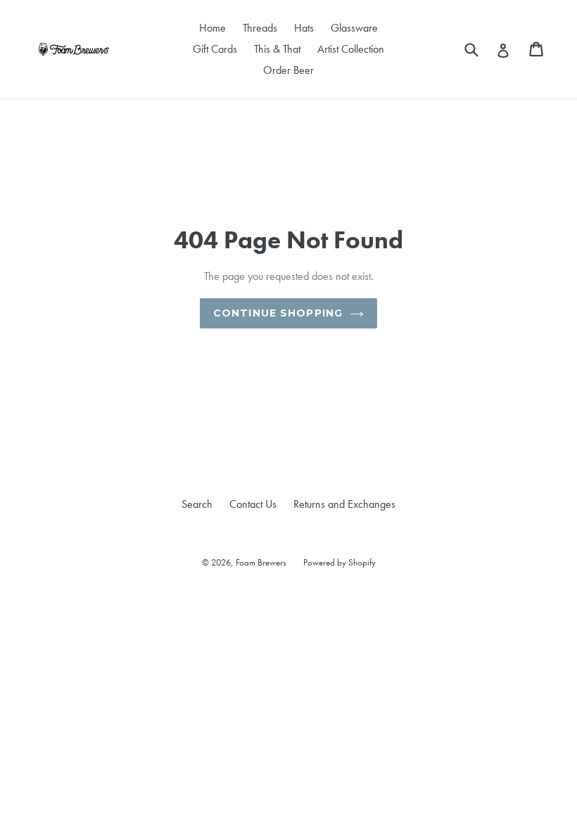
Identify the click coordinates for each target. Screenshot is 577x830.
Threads (260, 27)
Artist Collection (350, 49)
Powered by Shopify (339, 562)
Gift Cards (215, 49)
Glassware (354, 27)
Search (197, 504)
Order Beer (288, 70)
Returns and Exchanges (344, 504)
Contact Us (253, 504)
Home (212, 27)
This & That (277, 49)
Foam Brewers (261, 562)
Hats (304, 27)
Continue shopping (278, 313)
